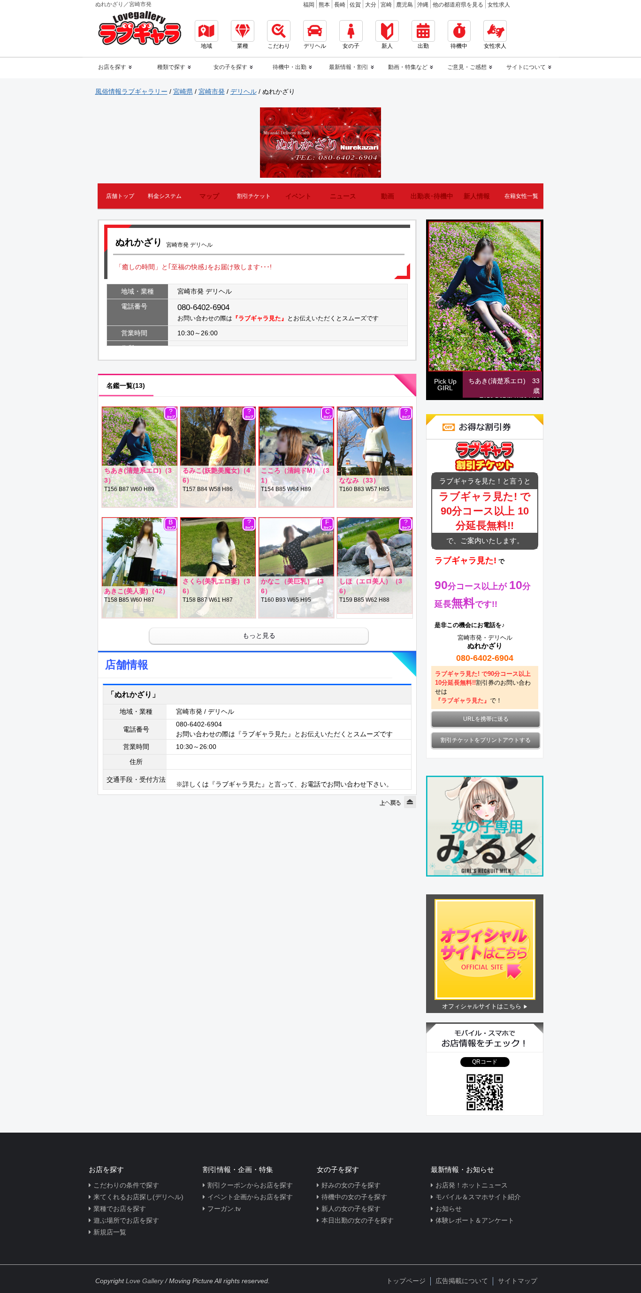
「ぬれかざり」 (133, 694)
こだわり (278, 46)
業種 (242, 46)
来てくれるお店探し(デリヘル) (138, 1197)
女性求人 (499, 4)
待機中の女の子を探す (354, 1197)
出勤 (423, 46)
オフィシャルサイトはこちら (481, 1006)
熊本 (324, 4)
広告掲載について (461, 1281)
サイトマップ (517, 1281)
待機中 (458, 46)
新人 (387, 46)
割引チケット (254, 196)
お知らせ (448, 1208)
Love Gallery (144, 1281)
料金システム (165, 196)
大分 (370, 4)
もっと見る (259, 635)
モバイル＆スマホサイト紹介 (478, 1197)
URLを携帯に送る (486, 719)
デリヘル (315, 46)
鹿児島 (404, 4)
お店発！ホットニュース (471, 1185)
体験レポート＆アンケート (474, 1220)
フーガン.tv (224, 1208)
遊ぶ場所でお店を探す (126, 1220)
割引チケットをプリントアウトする (486, 740)
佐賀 (355, 4)
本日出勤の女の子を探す (357, 1220)
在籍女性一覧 (521, 196)
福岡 (308, 4)
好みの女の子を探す (351, 1185)
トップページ (406, 1281)
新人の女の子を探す (351, 1208)
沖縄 (422, 4)
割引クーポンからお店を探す (250, 1185)
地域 (206, 46)
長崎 (339, 4)
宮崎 (386, 4)
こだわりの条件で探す (126, 1185)
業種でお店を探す (119, 1208)
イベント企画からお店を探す (250, 1197)
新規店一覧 (109, 1232)
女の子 (351, 46)
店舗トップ (120, 196)
